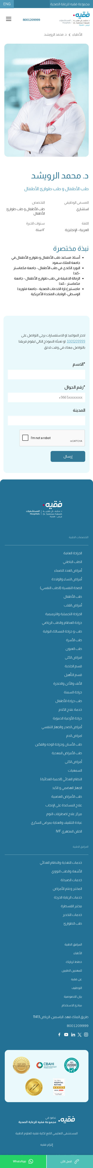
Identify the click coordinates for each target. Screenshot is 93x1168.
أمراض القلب (73, 605)
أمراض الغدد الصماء (68, 570)
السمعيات (75, 770)
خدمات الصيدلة (71, 880)
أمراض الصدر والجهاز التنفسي (62, 727)
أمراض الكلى (73, 762)
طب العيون (74, 649)
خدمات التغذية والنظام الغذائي (61, 862)
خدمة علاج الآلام (70, 709)
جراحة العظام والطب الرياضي (62, 622)
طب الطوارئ (73, 923)
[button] (7, 19)
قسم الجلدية (73, 666)
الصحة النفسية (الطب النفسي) (61, 588)
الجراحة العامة (72, 553)
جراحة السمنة (73, 692)
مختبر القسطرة (71, 906)
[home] (70, 19)
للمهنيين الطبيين (72, 970)
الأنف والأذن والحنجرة (67, 683)
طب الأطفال (73, 596)
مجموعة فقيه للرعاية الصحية (70, 4)
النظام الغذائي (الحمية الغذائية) (61, 779)
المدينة (79, 410)
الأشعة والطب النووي (66, 871)
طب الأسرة (74, 640)
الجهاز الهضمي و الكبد (67, 788)
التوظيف (77, 988)
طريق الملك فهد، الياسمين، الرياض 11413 (60, 1017)
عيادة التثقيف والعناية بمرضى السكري (56, 822)
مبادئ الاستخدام (72, 1005)
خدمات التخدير (72, 915)
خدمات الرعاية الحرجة (68, 897)
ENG (7, 4)
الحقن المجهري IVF (69, 831)
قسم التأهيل (73, 675)
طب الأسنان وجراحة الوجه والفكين (58, 744)
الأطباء (78, 953)
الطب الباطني (72, 562)
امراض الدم (74, 735)
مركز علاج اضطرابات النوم (64, 814)
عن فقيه (76, 979)
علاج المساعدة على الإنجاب (63, 805)
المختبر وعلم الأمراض (67, 888)
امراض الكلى (73, 657)
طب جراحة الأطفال (68, 701)
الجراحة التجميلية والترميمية (63, 614)
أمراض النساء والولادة (66, 579)
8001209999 (76, 341)
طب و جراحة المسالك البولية (62, 631)
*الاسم (79, 364)
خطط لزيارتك (74, 961)
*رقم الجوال (74, 387)
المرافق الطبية (73, 944)
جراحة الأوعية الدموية (67, 718)
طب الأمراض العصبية (66, 796)
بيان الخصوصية (73, 996)
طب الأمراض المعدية (67, 753)
